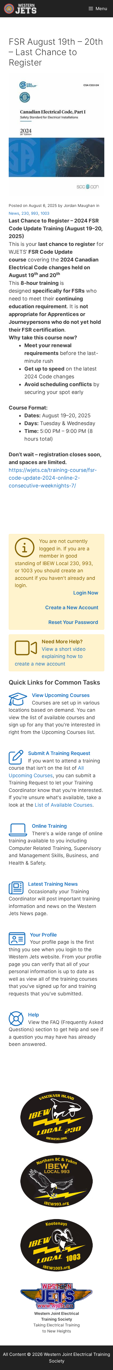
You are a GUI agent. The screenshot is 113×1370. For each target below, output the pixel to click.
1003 (45, 213)
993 (34, 213)
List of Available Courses (63, 805)
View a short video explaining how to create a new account (50, 656)
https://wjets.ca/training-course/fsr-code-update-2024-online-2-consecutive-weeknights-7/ (53, 478)
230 (25, 213)
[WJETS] (20, 8)
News (14, 213)
